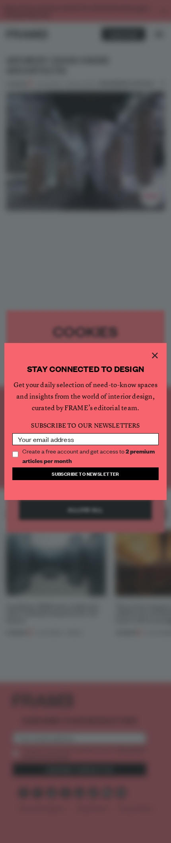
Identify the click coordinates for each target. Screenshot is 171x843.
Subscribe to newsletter (85, 473)
